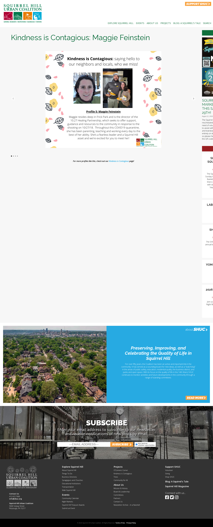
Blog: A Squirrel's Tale (187, 23)
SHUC (199, 329)
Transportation (68, 487)
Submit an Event (68, 508)
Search (207, 23)
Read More (195, 398)
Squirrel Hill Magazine (177, 486)
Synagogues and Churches (72, 480)
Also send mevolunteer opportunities (146, 444)
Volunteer (169, 470)
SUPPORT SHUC (197, 4)
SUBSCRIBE (120, 444)
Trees (116, 477)
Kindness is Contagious (119, 161)
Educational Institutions (71, 483)
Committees (119, 495)
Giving (167, 473)
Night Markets (67, 501)
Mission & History (120, 488)
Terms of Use (120, 523)
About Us (152, 23)
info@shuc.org (15, 499)
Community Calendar (70, 498)
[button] (193, 98)
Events (140, 23)
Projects (165, 23)
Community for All (121, 480)
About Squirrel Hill (69, 470)
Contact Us (118, 501)
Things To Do (67, 473)
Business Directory (69, 477)
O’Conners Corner (121, 470)
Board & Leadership (122, 491)
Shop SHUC (169, 477)
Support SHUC (172, 466)
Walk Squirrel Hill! (68, 490)
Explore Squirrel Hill (120, 23)
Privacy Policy (131, 523)
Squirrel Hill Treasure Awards (73, 505)
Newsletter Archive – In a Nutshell (127, 505)
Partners (117, 498)
